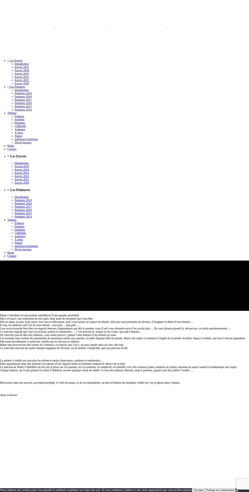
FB (127, 483)
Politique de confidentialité (220, 490)
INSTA (135, 483)
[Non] (237, 490)
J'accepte (198, 490)
